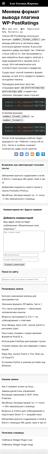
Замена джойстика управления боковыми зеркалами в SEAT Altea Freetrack (20, 394)
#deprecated (33, 29)
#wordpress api (15, 32)
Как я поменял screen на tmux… (18, 386)
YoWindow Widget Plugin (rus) (17, 440)
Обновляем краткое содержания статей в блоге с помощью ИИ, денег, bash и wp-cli (24, 179)
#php (4, 32)
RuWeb (43, 453)
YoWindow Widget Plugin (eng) (17, 444)
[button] (16, 154)
